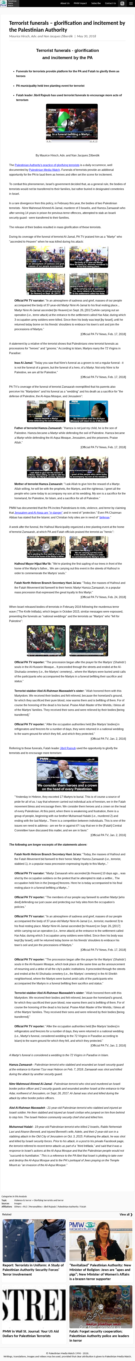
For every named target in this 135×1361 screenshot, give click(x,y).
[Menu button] (131, 3)
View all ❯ (126, 1214)
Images (17, 1203)
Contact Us (110, 3)
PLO (25, 1206)
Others (17, 1206)
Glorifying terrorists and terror (49, 1200)
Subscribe (96, 3)
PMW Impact (80, 3)
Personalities (35, 1206)
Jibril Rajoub (50, 1206)
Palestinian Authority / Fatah (72, 1206)
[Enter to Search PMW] (122, 3)
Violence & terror (22, 1200)
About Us (64, 3)
